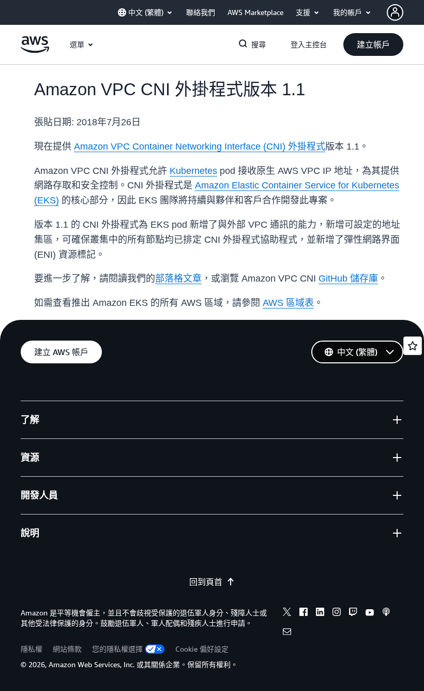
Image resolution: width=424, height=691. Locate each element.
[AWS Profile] (395, 12)
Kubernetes (193, 171)
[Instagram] (336, 613)
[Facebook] (303, 613)
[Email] (287, 633)
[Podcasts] (386, 613)
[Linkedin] (320, 613)
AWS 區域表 (288, 303)
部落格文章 (178, 278)
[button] (373, 44)
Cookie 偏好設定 (202, 648)
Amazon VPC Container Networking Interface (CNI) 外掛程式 (199, 146)
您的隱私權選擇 (117, 648)
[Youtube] (370, 613)
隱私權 (31, 648)
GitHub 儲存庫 (348, 278)
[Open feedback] (412, 345)
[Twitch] (353, 613)
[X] (287, 613)
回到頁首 (205, 582)
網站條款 (67, 648)
